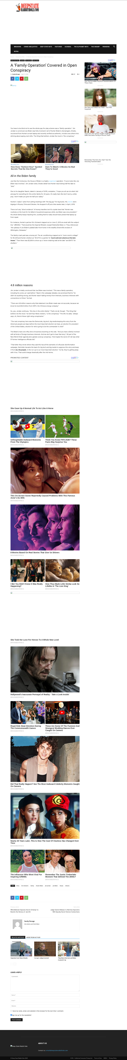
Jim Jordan (48, 885)
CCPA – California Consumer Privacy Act (81, 1058)
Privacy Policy (112, 1058)
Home (12, 57)
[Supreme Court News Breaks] (21, 949)
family (32, 885)
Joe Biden (55, 885)
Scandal (68, 47)
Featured (58, 47)
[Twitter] (17, 79)
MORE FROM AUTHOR (33, 937)
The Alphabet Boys (81, 47)
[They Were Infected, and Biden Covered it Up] (69, 949)
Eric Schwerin (24, 885)
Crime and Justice (30, 47)
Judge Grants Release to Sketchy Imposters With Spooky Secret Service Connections (65, 911)
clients (70, 202)
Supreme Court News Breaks (19, 958)
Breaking (17, 47)
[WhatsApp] (26, 79)
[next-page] (15, 964)
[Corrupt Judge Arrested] (45, 949)
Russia (61, 885)
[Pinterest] (22, 79)
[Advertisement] (63, 29)
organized (52, 181)
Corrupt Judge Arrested (41, 958)
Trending (106, 47)
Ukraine (67, 885)
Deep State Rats (46, 47)
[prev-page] (12, 964)
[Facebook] (12, 79)
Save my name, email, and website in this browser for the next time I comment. (38, 1011)
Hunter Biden (39, 885)
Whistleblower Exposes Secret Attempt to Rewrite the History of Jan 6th (24, 911)
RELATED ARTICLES (18, 937)
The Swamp (95, 47)
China (17, 885)
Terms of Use (98, 1058)
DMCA (105, 1058)
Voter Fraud (35, 60)
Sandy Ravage (16, 74)
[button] (114, 47)
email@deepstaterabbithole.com (57, 1050)
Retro (16, 51)
